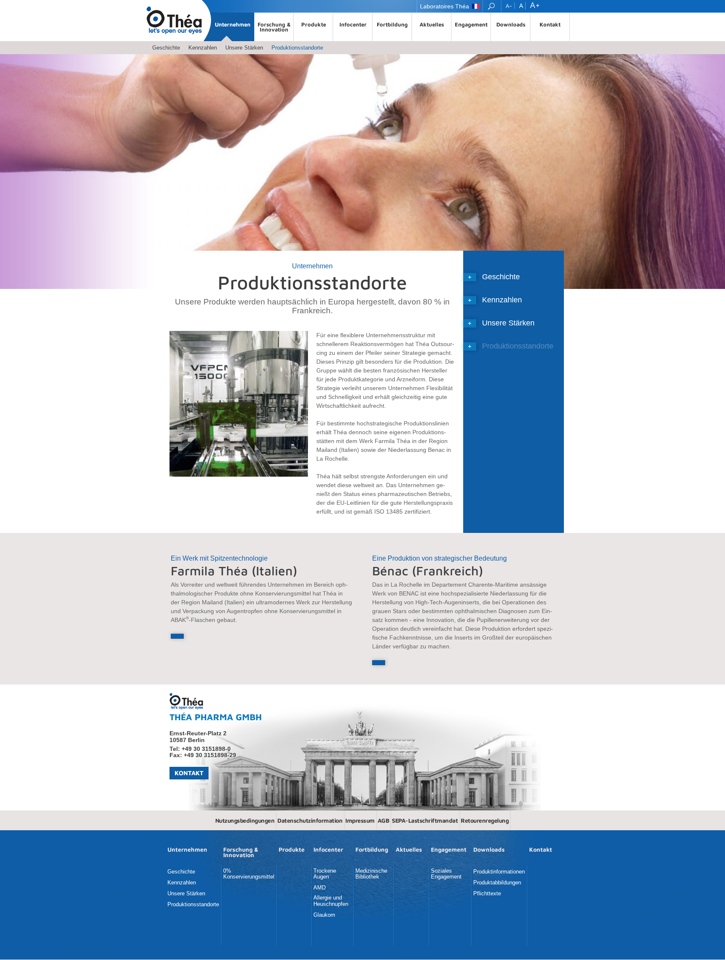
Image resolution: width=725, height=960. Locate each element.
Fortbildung (392, 24)
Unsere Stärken (244, 48)
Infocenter (353, 24)
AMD (319, 888)
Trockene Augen (324, 874)
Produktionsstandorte (297, 48)
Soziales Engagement (446, 874)
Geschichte (166, 48)
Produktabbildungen (497, 883)
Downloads (510, 24)
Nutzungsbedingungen (245, 820)
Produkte (313, 24)
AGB (383, 820)
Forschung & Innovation (274, 27)
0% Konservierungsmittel (248, 874)
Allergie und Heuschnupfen (330, 901)
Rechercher (491, 6)
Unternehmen (232, 24)
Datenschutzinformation (309, 820)
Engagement (471, 24)
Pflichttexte (487, 894)
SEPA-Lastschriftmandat (425, 820)
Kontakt (550, 24)
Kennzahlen (202, 48)
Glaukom (324, 915)
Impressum (360, 820)
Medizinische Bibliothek (371, 874)
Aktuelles (432, 24)
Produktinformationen (499, 872)
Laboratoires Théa (444, 6)
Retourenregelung (485, 820)
